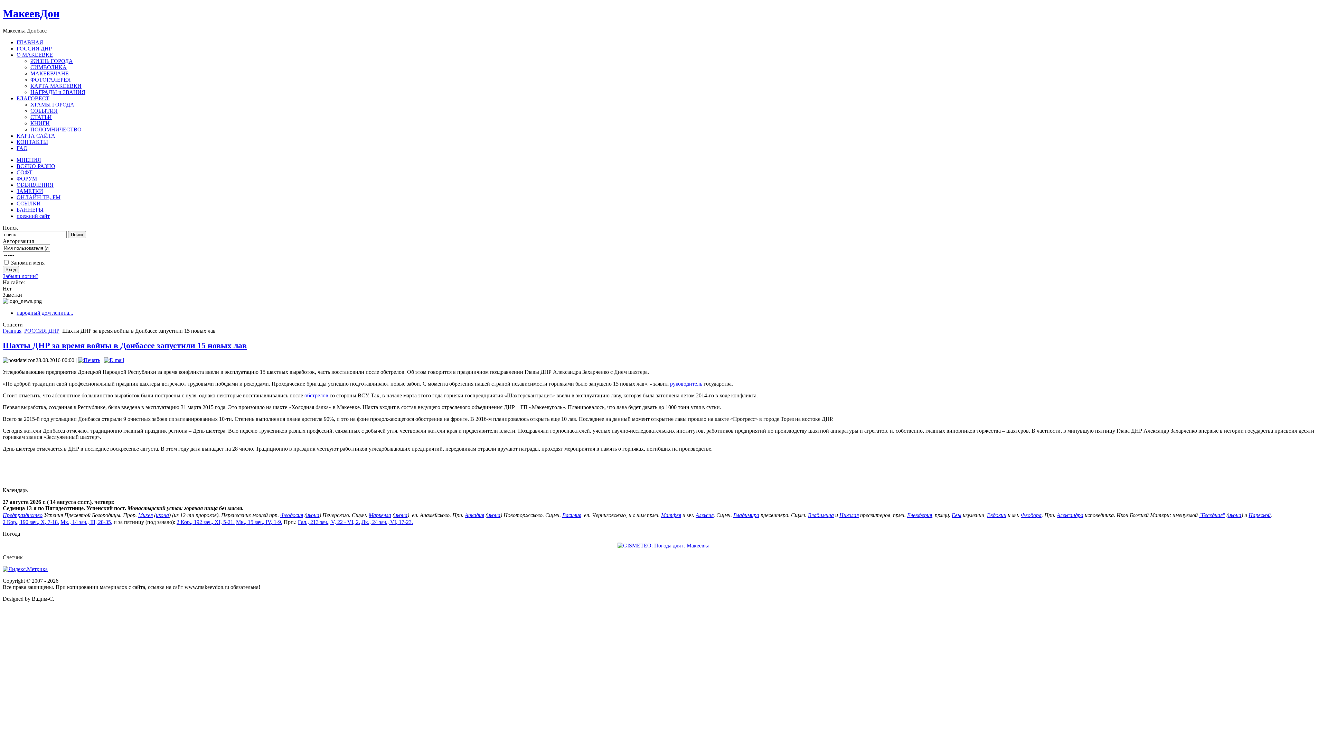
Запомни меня (28, 263)
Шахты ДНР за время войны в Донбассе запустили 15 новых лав (125, 345)
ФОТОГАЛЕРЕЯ (50, 80)
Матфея (671, 515)
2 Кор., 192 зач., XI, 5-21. (206, 522)
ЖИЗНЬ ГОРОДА (51, 61)
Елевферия (919, 515)
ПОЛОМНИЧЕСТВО (56, 129)
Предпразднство (23, 515)
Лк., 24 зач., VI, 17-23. (387, 522)
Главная (12, 331)
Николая (849, 515)
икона (162, 515)
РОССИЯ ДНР (41, 331)
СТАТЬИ (41, 117)
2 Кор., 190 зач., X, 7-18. (31, 522)
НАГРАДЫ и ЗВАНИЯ (57, 92)
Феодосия (291, 515)
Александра (1070, 515)
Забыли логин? (20, 276)
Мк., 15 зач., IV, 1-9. (259, 522)
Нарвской (1260, 515)
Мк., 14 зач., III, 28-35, (86, 522)
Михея (145, 515)
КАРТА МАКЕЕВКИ (56, 86)
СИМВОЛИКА (48, 67)
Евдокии (996, 515)
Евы (956, 515)
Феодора (1031, 515)
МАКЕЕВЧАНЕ (49, 73)
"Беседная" (1212, 515)
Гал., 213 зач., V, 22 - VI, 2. (329, 522)
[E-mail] (114, 360)
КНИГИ (40, 123)
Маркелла (380, 515)
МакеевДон (31, 13)
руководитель (686, 384)
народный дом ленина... (45, 313)
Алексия (705, 515)
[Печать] (89, 360)
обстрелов (316, 395)
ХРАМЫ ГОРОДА (52, 105)
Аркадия (474, 515)
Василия (571, 515)
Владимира (746, 515)
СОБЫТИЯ (44, 111)
